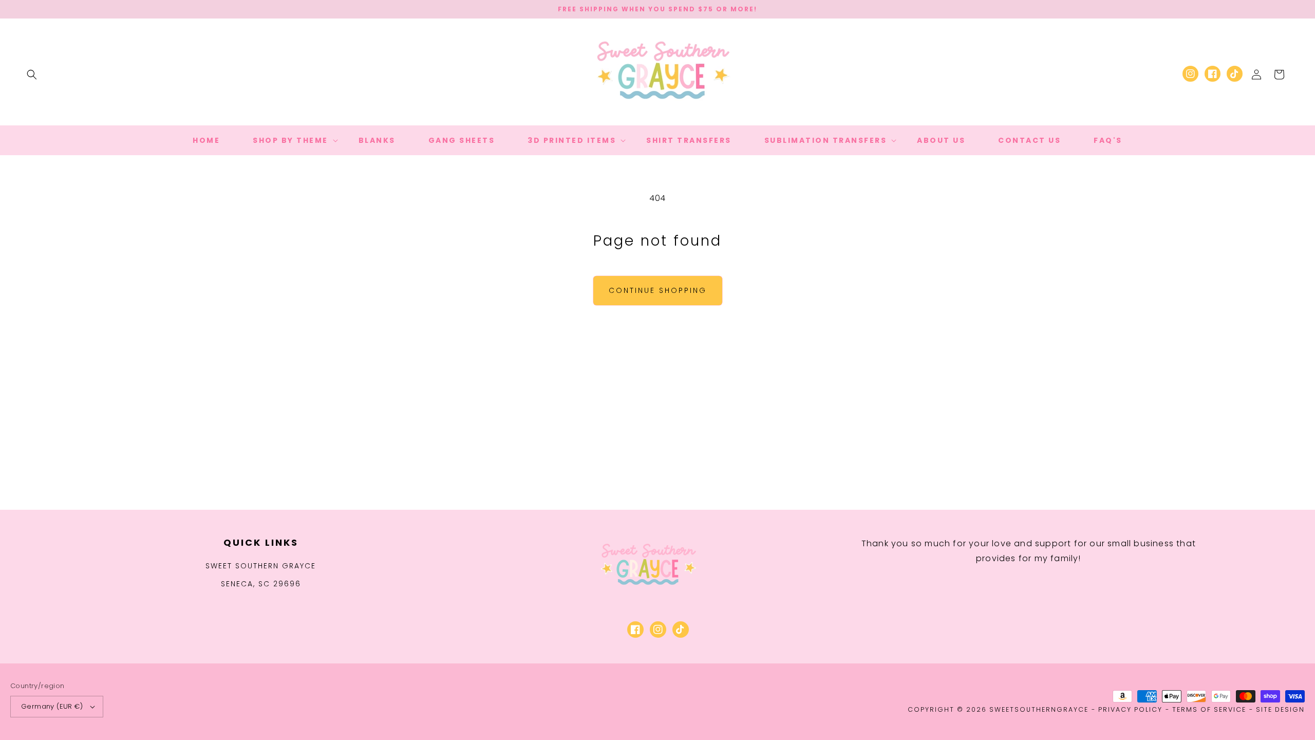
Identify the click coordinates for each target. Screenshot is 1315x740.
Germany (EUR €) (52, 706)
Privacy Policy (1130, 709)
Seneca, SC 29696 (261, 584)
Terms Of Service (1209, 709)
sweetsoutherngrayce (1038, 709)
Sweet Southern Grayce (260, 566)
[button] (32, 74)
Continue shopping (658, 290)
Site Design (1280, 709)
